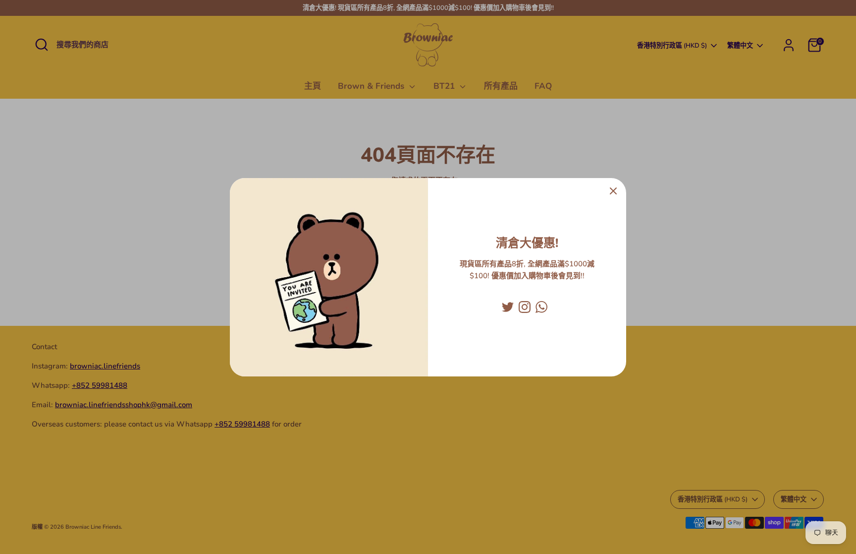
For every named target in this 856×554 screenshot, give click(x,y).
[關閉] (613, 191)
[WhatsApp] (541, 307)
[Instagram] (525, 307)
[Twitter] (508, 307)
